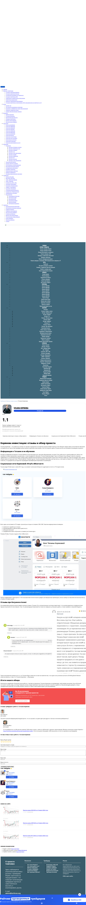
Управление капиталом (12, 168)
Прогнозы (5, 123)
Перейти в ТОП (76, 900)
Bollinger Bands (12, 202)
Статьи (7, 221)
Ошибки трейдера (10, 169)
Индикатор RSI (12, 199)
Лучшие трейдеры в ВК (12, 96)
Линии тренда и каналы (12, 163)
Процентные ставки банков (13, 217)
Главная (5, 89)
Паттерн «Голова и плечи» (15, 147)
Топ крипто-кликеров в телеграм (14, 107)
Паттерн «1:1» (12, 151)
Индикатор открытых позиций (13, 208)
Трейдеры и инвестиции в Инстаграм (15, 98)
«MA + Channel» (9, 181)
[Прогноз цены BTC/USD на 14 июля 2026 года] (11, 836)
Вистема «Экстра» (10, 178)
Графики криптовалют (11, 211)
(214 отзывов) (17, 512)
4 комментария (30, 837)
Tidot (17, 488)
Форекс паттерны (51, 869)
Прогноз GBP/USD (10, 126)
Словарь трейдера (51, 867)
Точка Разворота (47, 488)
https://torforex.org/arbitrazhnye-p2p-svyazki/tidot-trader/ (18, 731)
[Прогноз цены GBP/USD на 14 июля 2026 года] (11, 823)
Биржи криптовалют (11, 120)
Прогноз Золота (10, 135)
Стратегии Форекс (10, 214)
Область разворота (10, 172)
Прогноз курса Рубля (11, 136)
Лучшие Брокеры (10, 116)
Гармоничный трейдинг (12, 171)
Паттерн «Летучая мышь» (15, 153)
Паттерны (8, 145)
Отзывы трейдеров (11, 119)
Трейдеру (5, 205)
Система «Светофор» (11, 184)
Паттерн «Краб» (12, 154)
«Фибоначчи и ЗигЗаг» (11, 193)
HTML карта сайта (68, 876)
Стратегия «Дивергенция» (12, 191)
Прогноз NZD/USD (10, 132)
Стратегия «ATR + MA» (11, 182)
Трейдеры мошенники (11, 99)
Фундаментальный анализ (12, 166)
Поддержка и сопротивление (13, 165)
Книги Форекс (9, 218)
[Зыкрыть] (79, 894)
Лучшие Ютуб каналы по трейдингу (15, 95)
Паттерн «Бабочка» (13, 156)
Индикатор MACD (13, 200)
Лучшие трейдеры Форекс (12, 92)
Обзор (12, 777)
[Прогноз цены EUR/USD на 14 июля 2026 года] (11, 811)
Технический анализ (11, 162)
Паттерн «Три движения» (15, 160)
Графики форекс (10, 209)
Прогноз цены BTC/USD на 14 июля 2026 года (35, 835)
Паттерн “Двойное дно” (14, 148)
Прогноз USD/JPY (10, 129)
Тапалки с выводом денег (12, 110)
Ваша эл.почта (4, 762)
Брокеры (5, 113)
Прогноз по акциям (11, 141)
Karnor (17, 509)
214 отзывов (12, 792)
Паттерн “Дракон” (13, 150)
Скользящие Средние (14, 196)
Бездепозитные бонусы (12, 117)
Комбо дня (8, 105)
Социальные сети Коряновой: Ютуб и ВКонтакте (64, 436)
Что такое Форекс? (32, 864)
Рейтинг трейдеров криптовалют (14, 101)
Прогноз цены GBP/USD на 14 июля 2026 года (35, 823)
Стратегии (5, 175)
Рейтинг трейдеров (8, 91)
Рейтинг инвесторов (11, 401)
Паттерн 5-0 (12, 157)
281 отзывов (12, 782)
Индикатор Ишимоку (14, 203)
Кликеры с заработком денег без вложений (17, 108)
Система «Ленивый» (11, 188)
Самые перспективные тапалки (14, 111)
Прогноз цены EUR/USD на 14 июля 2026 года (35, 810)
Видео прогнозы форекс (12, 215)
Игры (4, 104)
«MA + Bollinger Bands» (11, 179)
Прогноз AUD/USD (10, 133)
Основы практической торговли (14, 174)
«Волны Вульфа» (10, 176)
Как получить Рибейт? (11, 122)
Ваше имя (3, 758)
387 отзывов (12, 772)
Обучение (5, 144)
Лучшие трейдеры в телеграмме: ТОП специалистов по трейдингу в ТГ (24, 102)
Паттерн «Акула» (13, 159)
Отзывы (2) (40, 410)
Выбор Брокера (10, 114)
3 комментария (30, 824)
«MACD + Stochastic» (11, 187)
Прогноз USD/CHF (10, 128)
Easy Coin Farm (15, 849)
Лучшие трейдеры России (12, 93)
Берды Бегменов (22, 850)
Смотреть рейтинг (23, 700)
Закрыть (3, 87)
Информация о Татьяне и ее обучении (38, 436)
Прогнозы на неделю (11, 139)
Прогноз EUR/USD (10, 125)
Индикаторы (9, 194)
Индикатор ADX (12, 197)
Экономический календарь (12, 206)
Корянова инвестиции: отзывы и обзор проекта (14, 436)
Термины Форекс (10, 219)
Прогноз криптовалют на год (13, 142)
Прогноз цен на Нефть (11, 138)
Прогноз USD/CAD (10, 131)
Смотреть (18, 494)
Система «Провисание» (12, 185)
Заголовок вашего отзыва (7, 745)
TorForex (3, 401)
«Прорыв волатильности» (12, 190)
